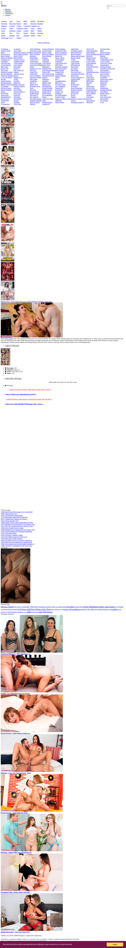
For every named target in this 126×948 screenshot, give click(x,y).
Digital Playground (92, 67)
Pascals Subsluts (47, 88)
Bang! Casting (46, 52)
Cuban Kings (34, 61)
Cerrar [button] (115, 944)
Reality (3, 35)
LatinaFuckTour (6, 81)
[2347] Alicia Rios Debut (8, 533)
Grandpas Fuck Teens (77, 74)
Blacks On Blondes (7, 58)
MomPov (89, 83)
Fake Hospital (59, 70)
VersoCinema (90, 100)
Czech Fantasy (18, 63)
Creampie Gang (15, 612)
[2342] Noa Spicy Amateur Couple (12, 535)
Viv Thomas (104, 100)
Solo (17, 35)
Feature (3, 28)
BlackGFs (89, 56)
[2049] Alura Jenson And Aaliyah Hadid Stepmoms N (17, 544)
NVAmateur (4, 86)
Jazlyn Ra (51, 607)
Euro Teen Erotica (61, 68)
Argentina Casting (76, 51)
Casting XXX (34, 60)
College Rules (90, 60)
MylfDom (103, 84)
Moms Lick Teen (43, 609)
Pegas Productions (76, 88)
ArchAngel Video (60, 51)
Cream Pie (27, 26)
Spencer (49, 612)
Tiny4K (16, 100)
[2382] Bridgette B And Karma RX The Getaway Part (18, 530)
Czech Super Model (36, 65)
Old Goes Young (6, 88)
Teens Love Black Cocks (63, 99)
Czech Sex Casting (106, 63)
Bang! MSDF (90, 52)
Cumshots (34, 26)
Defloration (45, 67)
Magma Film (104, 81)
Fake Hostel (74, 70)
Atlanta (101, 609)
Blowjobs (34, 24)
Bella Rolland (62, 607)
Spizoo (44, 97)
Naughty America (19, 86)
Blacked (102, 56)
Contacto (7, 15)
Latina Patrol (90, 79)
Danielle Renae (35, 612)
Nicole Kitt (16, 607)
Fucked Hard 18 (105, 72)
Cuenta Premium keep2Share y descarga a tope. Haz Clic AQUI (29, 399)
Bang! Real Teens (60, 54)
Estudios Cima (46, 68)
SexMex (89, 95)
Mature (39, 31)
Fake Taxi (89, 70)
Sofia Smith (89, 606)
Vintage (18, 38)
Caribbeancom (5, 60)
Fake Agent (4, 70)
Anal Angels (17, 51)
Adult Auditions (60, 49)
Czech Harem (46, 63)
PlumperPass (104, 88)
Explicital (89, 68)
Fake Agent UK (19, 70)
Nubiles (102, 86)
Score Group (5, 95)
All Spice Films (105, 49)
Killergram (45, 79)
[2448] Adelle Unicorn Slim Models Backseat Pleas (17, 522)
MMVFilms (90, 81)
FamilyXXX (34, 72)
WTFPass (17, 102)
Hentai (39, 28)
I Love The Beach (6, 77)
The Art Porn (104, 99)
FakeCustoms (104, 70)
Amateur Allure (5, 51)
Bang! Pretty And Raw (21, 54)
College (115, 609)
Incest (3, 31)
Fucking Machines (6, 74)
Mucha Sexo (46, 84)
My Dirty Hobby (60, 84)
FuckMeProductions (92, 72)
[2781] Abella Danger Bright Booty (12, 515)
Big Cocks (12, 24)
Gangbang (19, 28)
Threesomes (5, 38)
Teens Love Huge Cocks (78, 99)
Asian (18, 21)
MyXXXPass (75, 84)
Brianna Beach (79, 607)
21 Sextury (17, 49)
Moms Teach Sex (19, 84)
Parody (26, 33)
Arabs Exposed (47, 51)
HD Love (89, 74)
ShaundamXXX (6, 97)
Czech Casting (90, 61)
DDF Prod (89, 65)
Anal (10, 21)
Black (25, 24)
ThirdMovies (5, 100)
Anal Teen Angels (35, 51)
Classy (66, 609)
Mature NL (17, 83)
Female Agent (59, 72)
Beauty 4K (58, 56)
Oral (10, 33)
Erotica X (17, 68)
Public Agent (75, 92)
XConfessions (5, 104)
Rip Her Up (74, 93)
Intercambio (99, 606)
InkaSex (44, 77)
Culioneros (45, 61)
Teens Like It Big (47, 99)
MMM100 (74, 81)
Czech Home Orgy (61, 63)
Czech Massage (91, 63)
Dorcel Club (4, 68)
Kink (56, 79)
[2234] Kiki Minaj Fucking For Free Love (14, 537)
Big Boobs (40, 21)
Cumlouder (58, 61)
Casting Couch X (19, 60)
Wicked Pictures (47, 102)
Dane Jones (4, 67)
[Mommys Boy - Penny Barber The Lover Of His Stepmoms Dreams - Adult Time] (32, 337)
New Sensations (60, 86)
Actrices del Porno (48, 49)
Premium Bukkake (106, 90)
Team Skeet (90, 97)
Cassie (56, 607)
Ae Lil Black (23, 607)
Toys (10, 38)
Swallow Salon (60, 97)
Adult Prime (74, 49)
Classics (18, 26)
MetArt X (33, 83)
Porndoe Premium (76, 90)
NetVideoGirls (46, 86)
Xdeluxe (32, 104)
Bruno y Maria (59, 58)
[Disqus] (63, 433)
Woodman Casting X (77, 102)
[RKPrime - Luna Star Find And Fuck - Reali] (32, 771)
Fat (38, 26)
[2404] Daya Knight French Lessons (12, 528)
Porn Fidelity (18, 90)
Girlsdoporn (33, 74)
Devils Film (74, 67)
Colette (73, 60)
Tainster (73, 97)
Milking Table (46, 83)
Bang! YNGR (18, 56)
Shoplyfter (17, 97)
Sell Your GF (34, 95)
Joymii (16, 79)
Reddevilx (58, 93)
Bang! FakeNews (76, 52)
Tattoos (33, 35)
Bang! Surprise (105, 54)
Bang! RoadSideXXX (93, 54)
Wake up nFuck (35, 102)
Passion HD (59, 88)
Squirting (26, 35)
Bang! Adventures (35, 52)
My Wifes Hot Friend (35, 607)
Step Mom (91, 609)
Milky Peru (58, 83)
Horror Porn (74, 76)
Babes (3, 52)
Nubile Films (90, 86)
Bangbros (33, 56)
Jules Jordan (33, 79)
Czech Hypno (75, 63)
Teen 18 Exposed (105, 97)
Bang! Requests (76, 54)
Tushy (44, 100)
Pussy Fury (17, 93)
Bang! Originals (105, 52)
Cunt (96, 609)
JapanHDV (103, 77)
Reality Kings (46, 93)
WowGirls (89, 102)
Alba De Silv (60, 609)
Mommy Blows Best (7, 84)
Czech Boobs (75, 61)
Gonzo (26, 28)
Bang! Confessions (61, 52)
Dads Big (45, 607)
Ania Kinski (109, 607)
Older (3, 33)
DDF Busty (59, 65)
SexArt (73, 95)
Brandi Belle (34, 58)
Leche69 (16, 81)
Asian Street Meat (91, 51)
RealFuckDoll (34, 93)
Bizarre (18, 24)
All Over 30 (90, 49)
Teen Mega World (35, 99)
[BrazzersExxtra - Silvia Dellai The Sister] (32, 811)
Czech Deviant (5, 63)
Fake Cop (33, 70)
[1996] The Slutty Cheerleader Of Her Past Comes (16, 546)
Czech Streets (18, 65)
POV (18, 33)
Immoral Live (18, 77)
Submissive (84, 609)
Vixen (3, 102)
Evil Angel (74, 68)
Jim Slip (3, 79)
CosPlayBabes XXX (106, 60)
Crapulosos (4, 61)
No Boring (74, 86)
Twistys (73, 100)
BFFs (102, 51)
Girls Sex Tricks (19, 74)
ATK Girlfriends (35, 49)
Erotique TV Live (35, 68)
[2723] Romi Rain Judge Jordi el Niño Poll (14, 517)
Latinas (18, 31)
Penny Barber (9, 339)
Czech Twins (46, 65)
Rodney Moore (105, 93)
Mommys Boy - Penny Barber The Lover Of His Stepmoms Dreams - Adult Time (26, 301)
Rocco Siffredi (90, 93)
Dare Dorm (17, 67)
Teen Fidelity (18, 99)
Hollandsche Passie (48, 76)
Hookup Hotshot (60, 76)
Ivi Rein (70, 607)
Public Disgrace (91, 92)
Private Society (34, 92)
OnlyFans (17, 88)
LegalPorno (33, 81)
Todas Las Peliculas (43, 43)
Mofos (73, 83)
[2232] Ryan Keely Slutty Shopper (11, 538)
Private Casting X (19, 92)
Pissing (33, 33)
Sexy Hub (103, 95)
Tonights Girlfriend (36, 100)
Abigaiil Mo (15, 609)
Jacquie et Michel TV (77, 77)
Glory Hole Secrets (48, 74)
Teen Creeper (5, 99)
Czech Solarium (6, 65)
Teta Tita (89, 99)
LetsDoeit (45, 81)
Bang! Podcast (5, 54)
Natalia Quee (108, 609)
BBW (25, 21)
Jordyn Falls (6, 612)
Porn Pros (33, 90)
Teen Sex (23, 612)
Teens (39, 35)
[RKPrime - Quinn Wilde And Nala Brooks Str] (32, 851)
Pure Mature (104, 92)
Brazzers (45, 58)
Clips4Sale (45, 60)
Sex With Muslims (61, 95)
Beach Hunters (46, 56)
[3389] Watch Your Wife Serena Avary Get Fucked (16, 512)
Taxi (115, 607)
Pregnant (40, 33)
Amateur (4, 21)
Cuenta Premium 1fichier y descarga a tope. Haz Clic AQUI (30, 389)
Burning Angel (91, 58)
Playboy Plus (90, 88)
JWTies (57, 77)
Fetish (11, 28)
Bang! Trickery (5, 56)
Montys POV (34, 84)
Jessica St (53, 609)
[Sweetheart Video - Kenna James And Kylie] (32, 890)
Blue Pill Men (18, 58)
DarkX (32, 67)
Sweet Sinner (8, 609)
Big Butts (4, 24)
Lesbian (26, 31)
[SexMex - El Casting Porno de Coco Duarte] (32, 692)
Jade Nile (42, 612)
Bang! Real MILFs (48, 54)
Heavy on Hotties (35, 76)
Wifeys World (59, 102)
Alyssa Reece (74, 609)
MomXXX (103, 83)
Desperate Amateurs (61, 67)
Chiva (33, 609)
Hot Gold (89, 76)
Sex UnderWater (47, 95)
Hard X (16, 76)
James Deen (90, 77)
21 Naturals (4, 49)
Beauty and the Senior (78, 56)
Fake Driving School (48, 70)
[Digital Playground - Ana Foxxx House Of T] (32, 930)
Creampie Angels (19, 61)
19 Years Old (24, 609)
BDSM (33, 21)
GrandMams (59, 74)
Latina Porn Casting (106, 79)
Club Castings (59, 60)
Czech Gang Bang (35, 63)
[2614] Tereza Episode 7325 (9, 521)
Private (3, 92)
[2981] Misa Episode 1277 (9, 514)
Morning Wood (7, 607)
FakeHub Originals (7, 72)
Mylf (87, 84)
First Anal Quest (76, 72)
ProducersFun (46, 92)
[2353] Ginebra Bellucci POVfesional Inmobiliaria (16, 531)
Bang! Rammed (35, 54)
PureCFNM (4, 93)
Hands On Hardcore (7, 76)
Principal (7, 9)
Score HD (17, 95)
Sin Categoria (34, 97)
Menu (4, 6)
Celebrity (12, 26)
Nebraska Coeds (35, 86)
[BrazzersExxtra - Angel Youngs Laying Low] (32, 731)
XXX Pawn (17, 104)
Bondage (40, 24)
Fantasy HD (46, 72)
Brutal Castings (75, 58)
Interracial (12, 31)
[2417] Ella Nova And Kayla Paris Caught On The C (17, 526)
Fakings (16, 72)
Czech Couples (105, 61)
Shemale (12, 35)
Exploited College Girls (107, 68)
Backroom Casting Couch (22, 52)
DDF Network (75, 65)
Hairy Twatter (104, 74)
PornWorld (58, 90)
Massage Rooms (6, 83)
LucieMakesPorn (60, 81)
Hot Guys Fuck (105, 76)
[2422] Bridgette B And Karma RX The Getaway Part (18, 524)
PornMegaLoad (47, 90)
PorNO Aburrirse (6, 90)
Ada (28, 612)
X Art (102, 102)
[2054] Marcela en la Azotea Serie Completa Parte (16, 542)
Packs (31, 88)
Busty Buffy (104, 58)
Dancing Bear (104, 65)
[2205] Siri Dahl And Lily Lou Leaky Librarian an (16, 540)
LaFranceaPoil (75, 79)
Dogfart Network (105, 67)
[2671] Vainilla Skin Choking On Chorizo (14, 519)
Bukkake (4, 26)
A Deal (119, 607)
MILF (32, 31)
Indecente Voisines (35, 77)
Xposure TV (46, 104)
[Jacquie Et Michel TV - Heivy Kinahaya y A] (32, 652)
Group (33, 28)
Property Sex (59, 92)
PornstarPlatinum (91, 90)
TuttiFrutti (58, 100)
